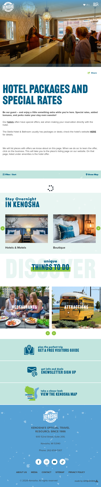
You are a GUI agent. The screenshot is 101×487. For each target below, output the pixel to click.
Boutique (59, 247)
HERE (93, 131)
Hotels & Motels (15, 247)
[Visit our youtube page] (54, 462)
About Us (21, 472)
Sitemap (59, 472)
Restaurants (24, 307)
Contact (46, 472)
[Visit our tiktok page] (62, 462)
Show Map (92, 174)
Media (34, 472)
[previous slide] (3, 228)
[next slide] (98, 228)
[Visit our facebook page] (38, 462)
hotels (10, 122)
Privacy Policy (77, 472)
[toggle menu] (96, 4)
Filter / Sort (10, 174)
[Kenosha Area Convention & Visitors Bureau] (8, 7)
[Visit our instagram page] (46, 462)
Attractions (76, 307)
